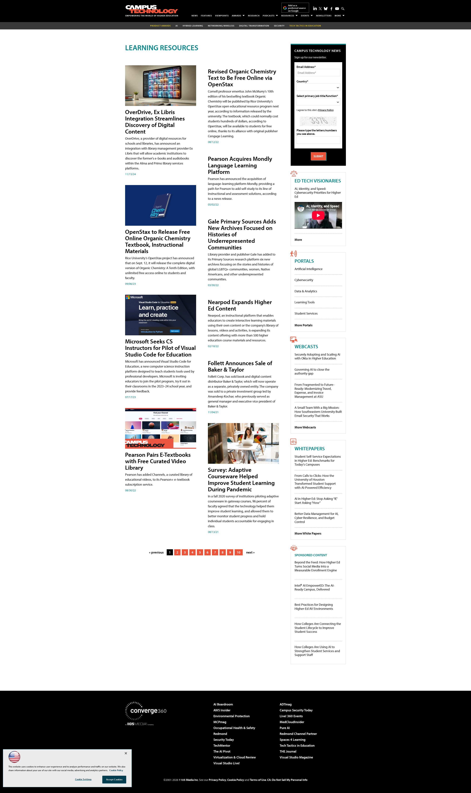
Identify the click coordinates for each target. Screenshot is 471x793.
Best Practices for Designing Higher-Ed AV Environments (314, 607)
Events (305, 15)
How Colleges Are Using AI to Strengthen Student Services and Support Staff (317, 651)
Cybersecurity (304, 280)
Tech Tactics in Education (297, 745)
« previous (156, 552)
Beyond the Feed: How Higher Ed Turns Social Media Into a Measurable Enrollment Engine (317, 566)
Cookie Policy (235, 780)
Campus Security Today (296, 710)
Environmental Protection (231, 716)
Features (206, 15)
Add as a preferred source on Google (297, 8)
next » (250, 552)
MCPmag (219, 722)
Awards (236, 15)
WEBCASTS (306, 346)
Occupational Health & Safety (234, 728)
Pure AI (285, 728)
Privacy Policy (326, 110)
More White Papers (308, 533)
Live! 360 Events (291, 716)
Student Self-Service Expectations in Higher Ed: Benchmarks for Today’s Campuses (318, 460)
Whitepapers (310, 448)
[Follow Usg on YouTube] (337, 8)
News (195, 15)
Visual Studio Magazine (296, 757)
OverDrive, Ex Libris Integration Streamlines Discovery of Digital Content (155, 121)
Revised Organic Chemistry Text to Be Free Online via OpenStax (242, 78)
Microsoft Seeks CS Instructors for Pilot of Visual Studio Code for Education (160, 348)
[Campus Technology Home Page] (151, 10)
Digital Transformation (254, 25)
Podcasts (269, 15)
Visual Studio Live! (226, 763)
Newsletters (324, 15)
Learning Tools (305, 302)
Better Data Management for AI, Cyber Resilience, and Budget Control (317, 518)
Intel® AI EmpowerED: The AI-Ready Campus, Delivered (314, 587)
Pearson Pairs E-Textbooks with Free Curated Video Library (158, 461)
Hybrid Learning (193, 25)
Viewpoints (222, 15)
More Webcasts (305, 427)
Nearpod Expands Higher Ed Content (240, 305)
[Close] (126, 753)
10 (238, 552)
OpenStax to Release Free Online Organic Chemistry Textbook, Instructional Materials (157, 241)
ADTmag (286, 704)
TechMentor (221, 745)
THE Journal (288, 751)
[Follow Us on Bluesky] (325, 8)
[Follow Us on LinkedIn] (315, 8)
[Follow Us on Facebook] (331, 8)
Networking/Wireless (221, 25)
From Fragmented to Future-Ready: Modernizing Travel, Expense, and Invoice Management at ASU (314, 390)
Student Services (306, 313)
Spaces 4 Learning (292, 739)
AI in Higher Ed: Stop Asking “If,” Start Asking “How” (316, 500)
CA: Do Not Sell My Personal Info (287, 780)
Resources (287, 15)
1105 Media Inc (188, 780)
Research (254, 15)
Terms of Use (258, 780)
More (338, 15)
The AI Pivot (221, 751)
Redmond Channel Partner (298, 734)
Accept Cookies (114, 779)
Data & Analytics (306, 291)
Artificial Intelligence (309, 269)
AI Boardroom (223, 704)
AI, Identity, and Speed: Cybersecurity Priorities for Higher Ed (318, 193)
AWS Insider (221, 710)
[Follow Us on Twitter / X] (320, 8)
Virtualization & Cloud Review (234, 757)
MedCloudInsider (292, 722)
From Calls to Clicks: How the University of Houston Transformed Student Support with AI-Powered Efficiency (315, 481)
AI (177, 25)
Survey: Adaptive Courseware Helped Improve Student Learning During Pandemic (241, 479)
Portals (304, 261)
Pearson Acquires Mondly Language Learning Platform (240, 165)
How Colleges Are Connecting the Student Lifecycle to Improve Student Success (318, 628)
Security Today (223, 739)
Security (279, 25)
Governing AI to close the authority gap (312, 371)
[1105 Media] (147, 744)
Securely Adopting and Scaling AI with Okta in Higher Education (317, 356)
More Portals (304, 325)
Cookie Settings (83, 779)
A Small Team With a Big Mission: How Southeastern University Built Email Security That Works (318, 411)
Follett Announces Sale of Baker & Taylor (240, 366)
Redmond (220, 734)
